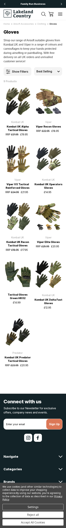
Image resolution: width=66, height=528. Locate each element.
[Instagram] (28, 438)
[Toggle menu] (60, 14)
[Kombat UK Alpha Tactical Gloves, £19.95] (18, 101)
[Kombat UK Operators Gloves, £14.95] (48, 159)
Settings (33, 507)
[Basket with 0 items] (51, 14)
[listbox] (48, 71)
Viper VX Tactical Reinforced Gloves (18, 186)
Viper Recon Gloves (48, 126)
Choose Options (17, 110)
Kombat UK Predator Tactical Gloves (18, 359)
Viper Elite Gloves (48, 241)
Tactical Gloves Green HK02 (18, 296)
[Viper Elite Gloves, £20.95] (48, 217)
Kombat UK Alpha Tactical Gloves (18, 128)
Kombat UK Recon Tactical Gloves (17, 243)
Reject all (33, 515)
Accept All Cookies (33, 522)
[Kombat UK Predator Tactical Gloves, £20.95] (18, 332)
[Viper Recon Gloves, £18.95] (48, 101)
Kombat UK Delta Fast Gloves (48, 301)
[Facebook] (38, 438)
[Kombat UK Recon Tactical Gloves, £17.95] (18, 217)
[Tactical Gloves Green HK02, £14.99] (18, 274)
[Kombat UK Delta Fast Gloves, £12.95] (48, 274)
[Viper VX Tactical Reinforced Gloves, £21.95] (18, 159)
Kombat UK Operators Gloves (48, 186)
